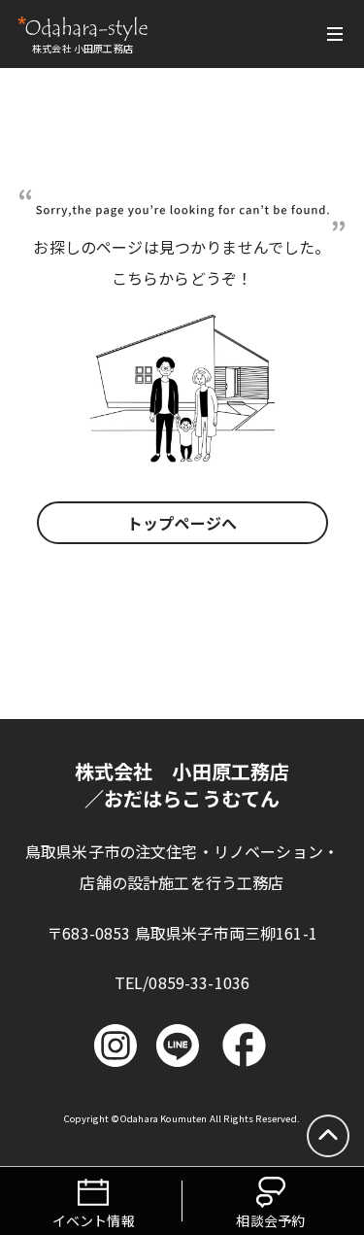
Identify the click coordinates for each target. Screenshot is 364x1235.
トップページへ (182, 522)
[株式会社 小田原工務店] (82, 28)
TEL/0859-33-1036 (182, 982)
